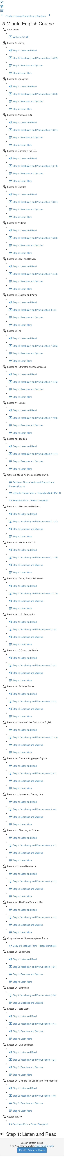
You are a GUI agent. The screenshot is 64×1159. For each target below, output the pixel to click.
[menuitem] (2, 7)
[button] (2, 2)
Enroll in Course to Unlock (32, 1150)
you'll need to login (44, 1145)
